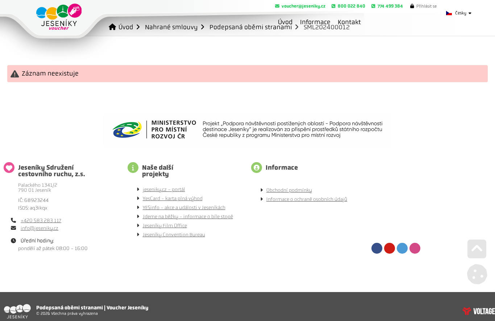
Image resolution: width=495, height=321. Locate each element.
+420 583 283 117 (41, 220)
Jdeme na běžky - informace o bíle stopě (188, 217)
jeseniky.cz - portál (164, 189)
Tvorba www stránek (478, 311)
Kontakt (349, 22)
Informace (315, 22)
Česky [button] (460, 13)
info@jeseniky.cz (39, 228)
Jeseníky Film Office (165, 226)
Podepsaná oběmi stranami (250, 27)
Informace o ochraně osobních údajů (306, 199)
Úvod (59, 17)
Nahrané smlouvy (171, 27)
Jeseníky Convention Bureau (174, 235)
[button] (423, 6)
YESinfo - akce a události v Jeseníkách (184, 207)
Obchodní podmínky (289, 190)
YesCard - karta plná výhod (173, 198)
